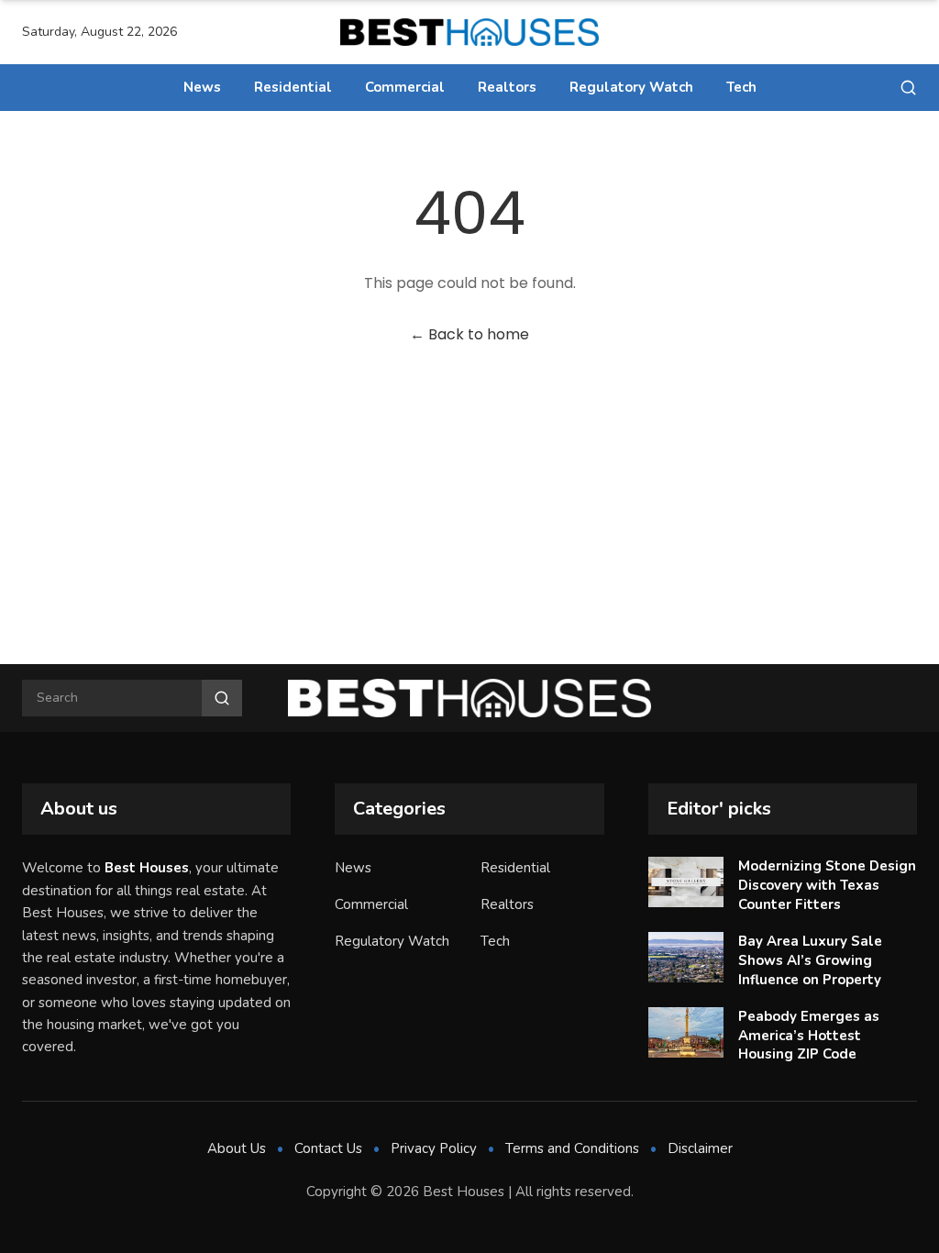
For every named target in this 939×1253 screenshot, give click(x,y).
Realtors (507, 87)
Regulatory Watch (631, 87)
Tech (741, 87)
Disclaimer (700, 1148)
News (202, 87)
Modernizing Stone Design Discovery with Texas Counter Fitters (827, 885)
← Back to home (469, 334)
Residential (293, 87)
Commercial (405, 87)
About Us (236, 1148)
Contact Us (328, 1148)
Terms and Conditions (572, 1148)
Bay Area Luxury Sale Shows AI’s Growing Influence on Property (810, 960)
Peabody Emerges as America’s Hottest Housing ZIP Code (808, 1035)
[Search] (908, 87)
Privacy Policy (434, 1148)
